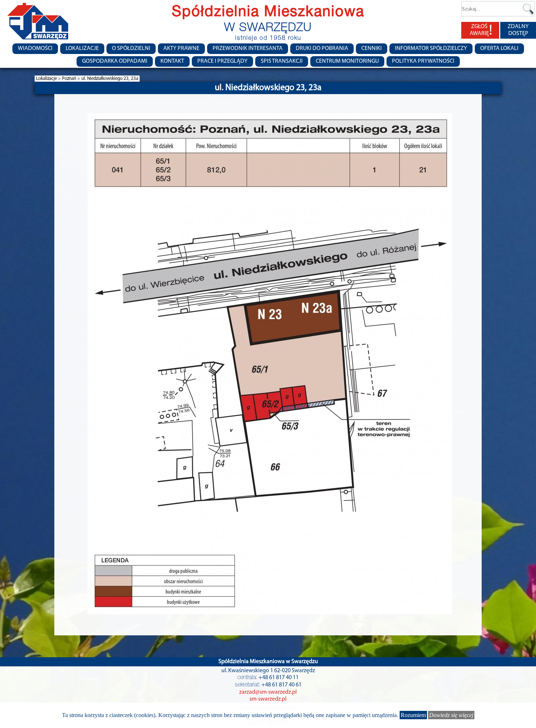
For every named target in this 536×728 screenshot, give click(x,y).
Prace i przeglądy (222, 61)
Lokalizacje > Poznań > (58, 78)
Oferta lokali (499, 48)
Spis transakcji (282, 61)
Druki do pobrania (322, 48)
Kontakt (172, 61)
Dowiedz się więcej (451, 715)
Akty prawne (181, 48)
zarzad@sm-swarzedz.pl (268, 692)
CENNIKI (371, 48)
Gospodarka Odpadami (114, 61)
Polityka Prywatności (423, 61)
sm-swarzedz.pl (268, 699)
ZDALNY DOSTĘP (518, 30)
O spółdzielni (131, 48)
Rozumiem (413, 715)
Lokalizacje (82, 48)
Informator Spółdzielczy (431, 48)
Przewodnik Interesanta (248, 48)
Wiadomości (35, 48)
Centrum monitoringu (347, 61)
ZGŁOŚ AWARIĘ (481, 30)
